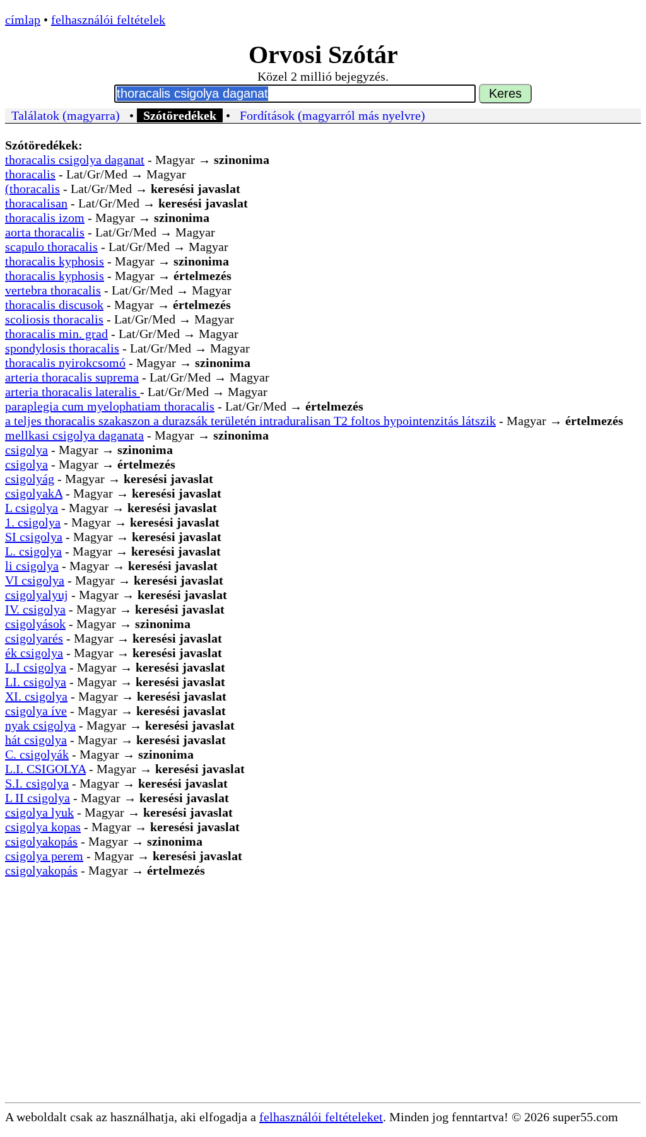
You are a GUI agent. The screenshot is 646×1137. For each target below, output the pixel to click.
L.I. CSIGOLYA (45, 769)
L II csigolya (37, 798)
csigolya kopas (43, 827)
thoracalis (30, 174)
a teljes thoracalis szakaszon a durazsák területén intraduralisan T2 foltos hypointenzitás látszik (250, 421)
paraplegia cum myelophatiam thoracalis (109, 406)
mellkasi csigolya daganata (74, 435)
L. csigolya (33, 551)
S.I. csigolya (37, 783)
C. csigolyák (37, 754)
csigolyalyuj (36, 595)
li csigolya (32, 566)
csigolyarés (34, 638)
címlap (22, 19)
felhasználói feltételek (108, 19)
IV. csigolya (35, 609)
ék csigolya (34, 653)
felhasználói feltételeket (321, 1117)
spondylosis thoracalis (62, 348)
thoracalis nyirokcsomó (65, 363)
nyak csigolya (40, 725)
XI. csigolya (36, 696)
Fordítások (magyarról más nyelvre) (332, 115)
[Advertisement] (323, 1007)
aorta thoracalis (45, 232)
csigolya (26, 450)
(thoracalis (32, 188)
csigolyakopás (41, 841)
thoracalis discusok (54, 305)
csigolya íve (36, 711)
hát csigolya (36, 740)
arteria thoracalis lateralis (72, 392)
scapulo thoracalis (51, 247)
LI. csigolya (35, 682)
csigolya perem (44, 856)
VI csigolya (34, 580)
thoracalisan (36, 203)
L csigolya (31, 508)
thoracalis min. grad (56, 334)
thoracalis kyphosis (54, 261)
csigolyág (29, 479)
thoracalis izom (45, 217)
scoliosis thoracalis (54, 319)
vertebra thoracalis (53, 290)
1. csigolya (33, 522)
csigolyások (35, 624)
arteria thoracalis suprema (72, 377)
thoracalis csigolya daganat (74, 159)
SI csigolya (33, 537)
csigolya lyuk (39, 812)
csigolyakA (33, 493)
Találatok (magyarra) (65, 115)
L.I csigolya (35, 667)
